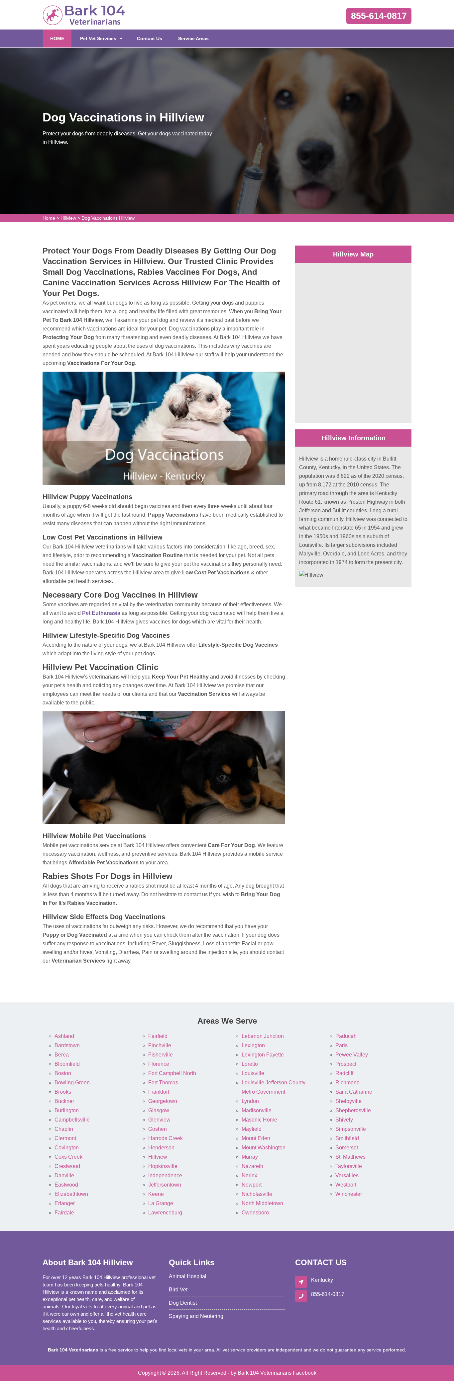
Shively (344, 1120)
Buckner (64, 1101)
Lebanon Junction (263, 1036)
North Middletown (262, 1203)
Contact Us (149, 38)
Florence (158, 1064)
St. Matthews (350, 1157)
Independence (165, 1175)
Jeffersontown (164, 1185)
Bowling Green (72, 1082)
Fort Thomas (163, 1082)
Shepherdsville (353, 1110)
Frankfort (158, 1092)
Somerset (346, 1147)
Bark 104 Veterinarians (264, 1373)
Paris (341, 1045)
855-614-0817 (379, 16)
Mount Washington (263, 1147)
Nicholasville (257, 1194)
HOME (60, 38)
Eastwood (66, 1185)
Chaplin (64, 1129)
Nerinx (249, 1175)
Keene (156, 1194)
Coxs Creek (68, 1157)
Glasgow (158, 1110)
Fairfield (158, 1036)
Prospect (345, 1064)
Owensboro (255, 1212)
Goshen (157, 1129)
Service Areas (193, 38)
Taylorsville (348, 1166)
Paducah (346, 1036)
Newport (252, 1185)
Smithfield (347, 1138)
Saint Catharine (353, 1092)
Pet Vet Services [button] (98, 38)
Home (49, 218)
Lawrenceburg (165, 1212)
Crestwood (67, 1166)
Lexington (253, 1045)
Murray (250, 1157)
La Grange (160, 1203)
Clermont (65, 1138)
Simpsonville (350, 1129)
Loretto (250, 1064)
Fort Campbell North (172, 1073)
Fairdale (64, 1212)
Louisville (253, 1073)
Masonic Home (259, 1120)
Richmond (347, 1082)
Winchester (348, 1194)
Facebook (304, 1373)
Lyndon (250, 1101)
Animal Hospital (187, 1276)
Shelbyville (348, 1101)
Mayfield (252, 1129)
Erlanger (65, 1203)
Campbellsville (72, 1120)
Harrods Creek (165, 1138)
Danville (64, 1175)
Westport (345, 1185)
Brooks (63, 1092)
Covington (67, 1147)
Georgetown (162, 1101)
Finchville (159, 1045)
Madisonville (257, 1110)
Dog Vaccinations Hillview (108, 218)
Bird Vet (178, 1289)
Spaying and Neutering (196, 1316)
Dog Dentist (183, 1303)
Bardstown (67, 1045)
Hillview (68, 218)
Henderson (161, 1147)
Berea (62, 1054)
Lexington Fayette (263, 1054)
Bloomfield (67, 1064)
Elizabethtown (71, 1194)
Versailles (347, 1175)
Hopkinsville (162, 1166)
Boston (63, 1073)
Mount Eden (256, 1138)
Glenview (159, 1120)
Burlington (67, 1110)
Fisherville (160, 1054)
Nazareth (252, 1166)
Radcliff (344, 1073)
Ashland (64, 1036)
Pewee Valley (351, 1054)
